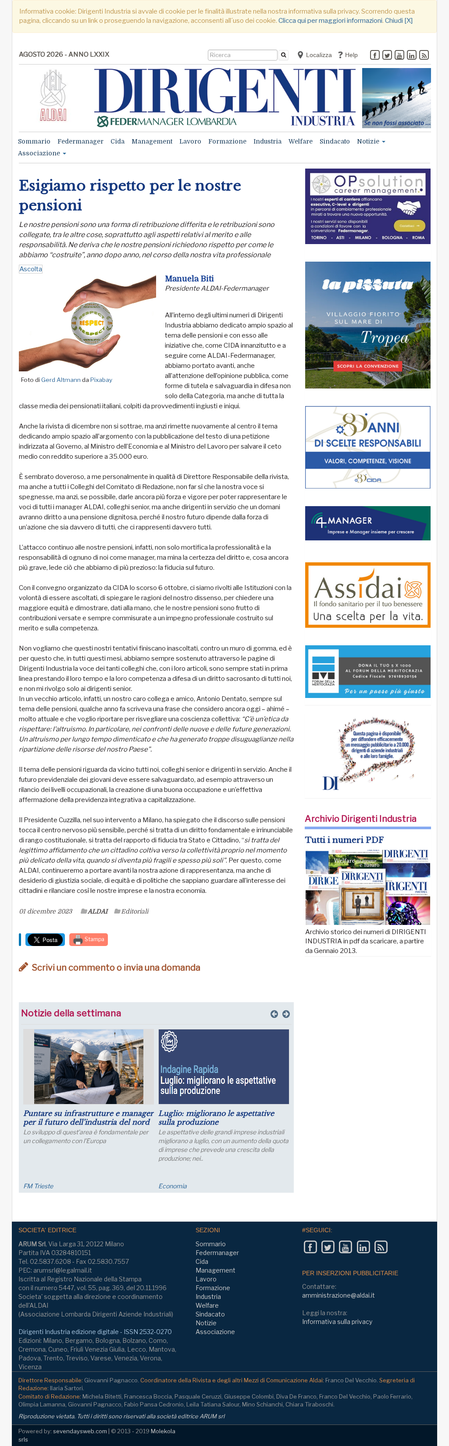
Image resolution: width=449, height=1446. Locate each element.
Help (350, 54)
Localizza (318, 54)
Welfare (301, 141)
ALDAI (97, 911)
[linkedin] (412, 56)
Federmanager (80, 141)
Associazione (40, 153)
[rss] (424, 56)
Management (152, 141)
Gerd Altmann (61, 379)
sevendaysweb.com (80, 1431)
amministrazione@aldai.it (338, 1295)
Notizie (369, 141)
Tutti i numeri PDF (344, 840)
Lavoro (190, 141)
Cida (117, 141)
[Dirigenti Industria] (225, 97)
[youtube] (399, 56)
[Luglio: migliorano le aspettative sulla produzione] (223, 1066)
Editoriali (134, 911)
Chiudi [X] (399, 21)
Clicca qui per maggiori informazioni (330, 21)
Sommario (34, 141)
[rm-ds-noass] (396, 98)
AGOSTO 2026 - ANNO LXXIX (64, 54)
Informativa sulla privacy (337, 1321)
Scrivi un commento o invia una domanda (115, 967)
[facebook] (375, 56)
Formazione (227, 141)
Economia (172, 1186)
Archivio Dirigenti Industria (361, 818)
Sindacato (335, 141)
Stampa (93, 939)
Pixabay (101, 379)
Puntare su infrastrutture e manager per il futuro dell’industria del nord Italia (88, 1122)
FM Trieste (38, 1186)
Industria (267, 141)
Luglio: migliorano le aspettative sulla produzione (216, 1117)
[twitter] (387, 56)
